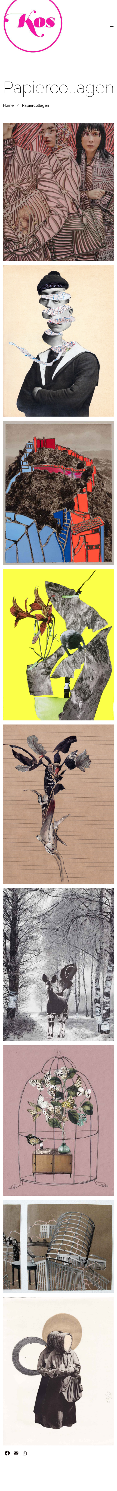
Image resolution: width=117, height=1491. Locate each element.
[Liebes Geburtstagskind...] (58, 644)
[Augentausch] (58, 192)
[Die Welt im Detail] (58, 964)
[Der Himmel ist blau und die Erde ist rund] (58, 1246)
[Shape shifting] (58, 804)
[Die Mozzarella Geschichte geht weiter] (58, 341)
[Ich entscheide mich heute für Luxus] (58, 1120)
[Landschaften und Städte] (58, 493)
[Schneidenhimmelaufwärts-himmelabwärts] (58, 1371)
